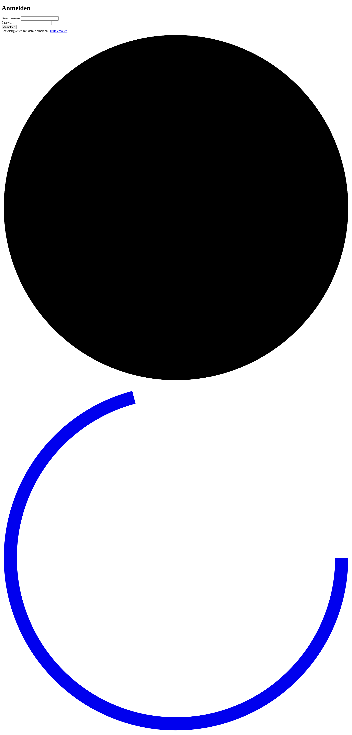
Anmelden (9, 27)
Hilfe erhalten (58, 31)
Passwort (8, 22)
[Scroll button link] (176, 731)
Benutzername (11, 18)
